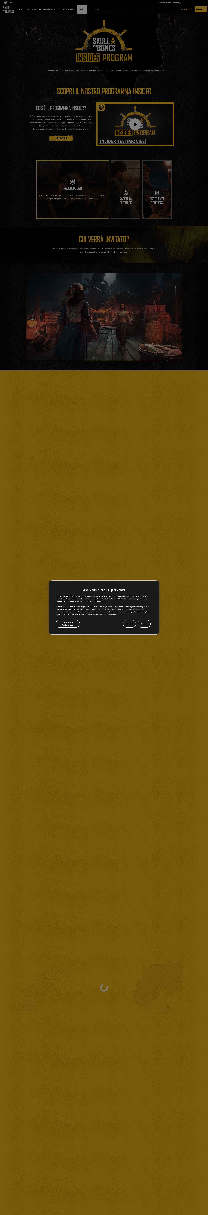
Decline (129, 624)
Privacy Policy (102, 599)
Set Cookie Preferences (67, 623)
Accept (144, 624)
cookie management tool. (96, 601)
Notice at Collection (119, 599)
